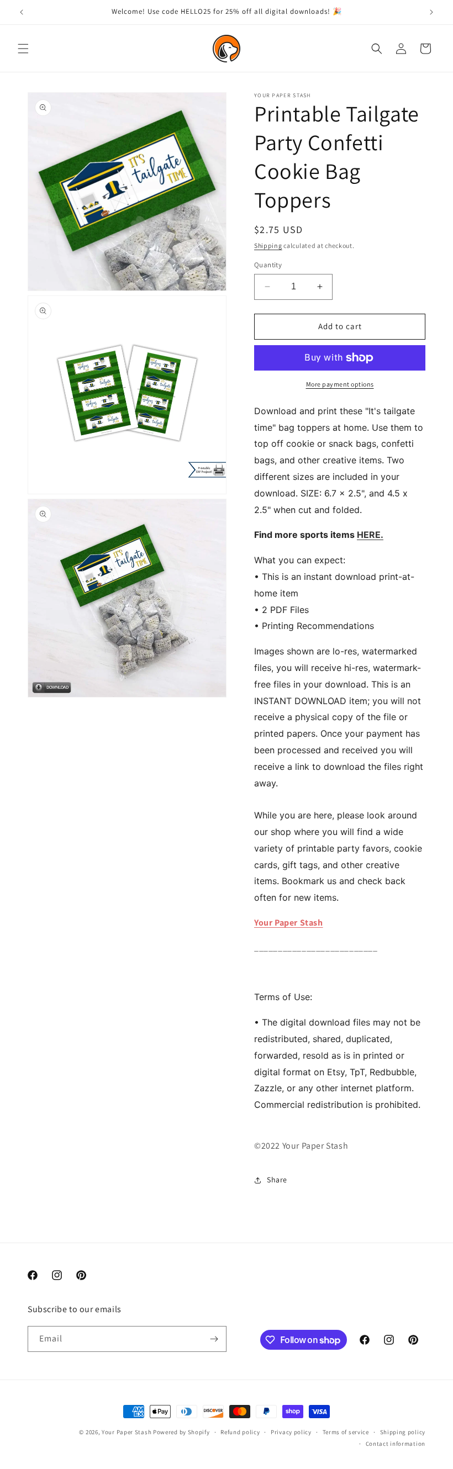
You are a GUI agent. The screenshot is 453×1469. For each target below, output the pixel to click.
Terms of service (346, 1432)
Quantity (268, 265)
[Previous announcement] (21, 12)
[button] (23, 48)
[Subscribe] (214, 1339)
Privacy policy (291, 1432)
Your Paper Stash (288, 922)
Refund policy (240, 1432)
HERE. (370, 534)
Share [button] (277, 1180)
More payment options (340, 384)
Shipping (268, 245)
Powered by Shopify (181, 1432)
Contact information (395, 1443)
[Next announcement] (431, 12)
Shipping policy (403, 1432)
